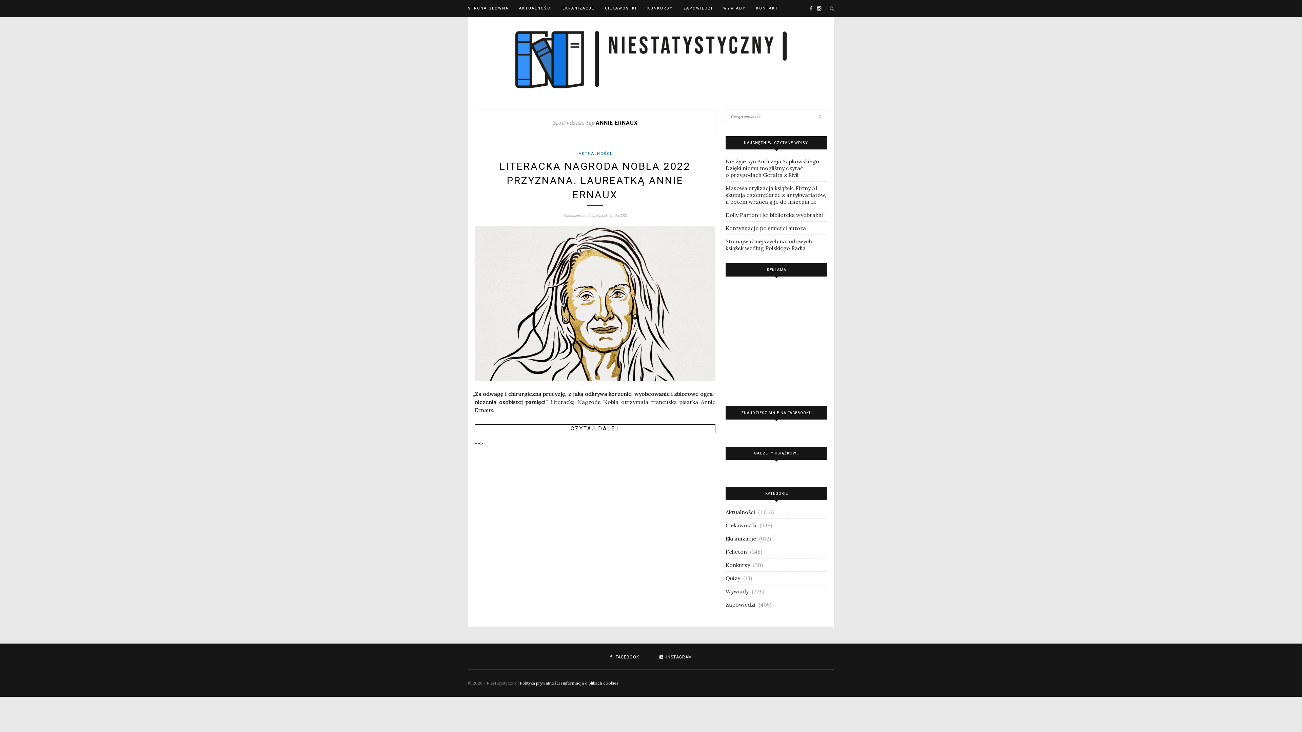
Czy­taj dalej (595, 428)
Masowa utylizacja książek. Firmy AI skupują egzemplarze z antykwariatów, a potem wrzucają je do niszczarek (776, 195)
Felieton (736, 551)
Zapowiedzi (698, 8)
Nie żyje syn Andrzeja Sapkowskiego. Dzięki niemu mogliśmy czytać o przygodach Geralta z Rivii (773, 168)
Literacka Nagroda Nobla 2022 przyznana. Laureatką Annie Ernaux (595, 180)
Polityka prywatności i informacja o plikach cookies (569, 683)
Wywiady (734, 8)
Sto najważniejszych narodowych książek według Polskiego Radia (769, 244)
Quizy (733, 578)
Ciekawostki (621, 8)
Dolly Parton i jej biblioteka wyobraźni (774, 214)
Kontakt (767, 8)
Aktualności (535, 8)
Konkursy (660, 8)
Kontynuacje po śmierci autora (766, 228)
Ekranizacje (578, 8)
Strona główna (488, 8)
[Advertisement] (776, 339)
